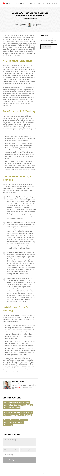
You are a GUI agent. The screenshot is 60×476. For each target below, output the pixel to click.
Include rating (9, 455)
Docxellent (20, 387)
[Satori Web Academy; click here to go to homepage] (14, 3)
